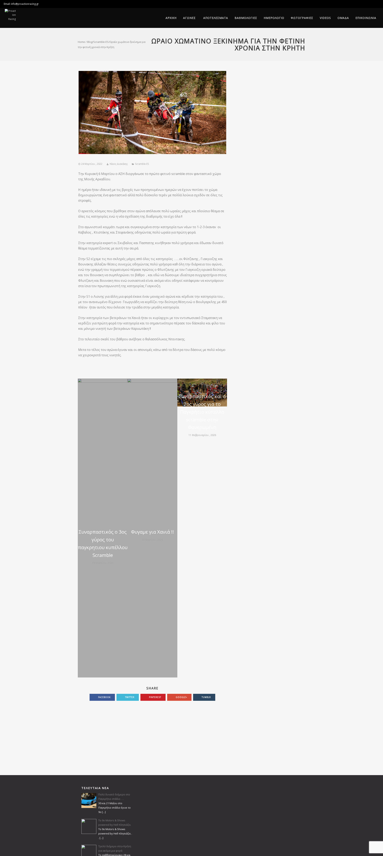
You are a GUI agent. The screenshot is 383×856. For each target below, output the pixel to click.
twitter (129, 697)
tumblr (206, 697)
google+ (181, 697)
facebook (104, 697)
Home (81, 42)
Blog (89, 42)
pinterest (154, 697)
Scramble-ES (101, 42)
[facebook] (375, 4)
